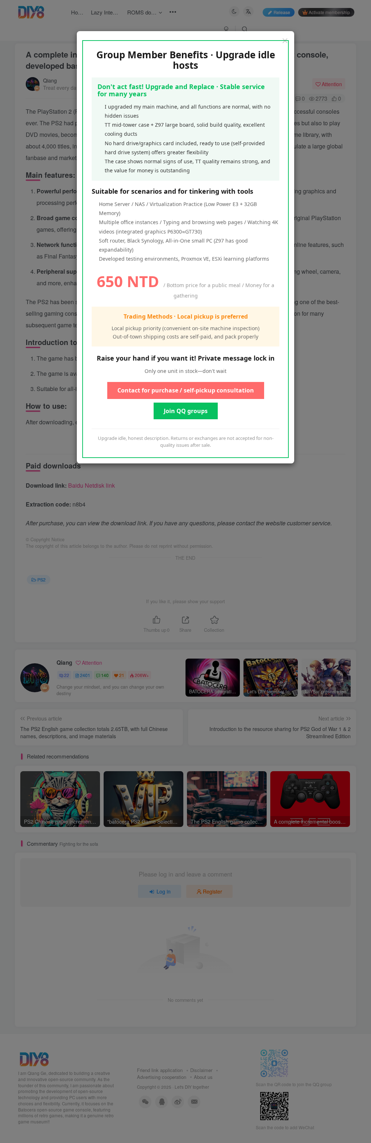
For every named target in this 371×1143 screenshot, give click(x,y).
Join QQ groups (186, 411)
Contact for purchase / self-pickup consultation (185, 390)
